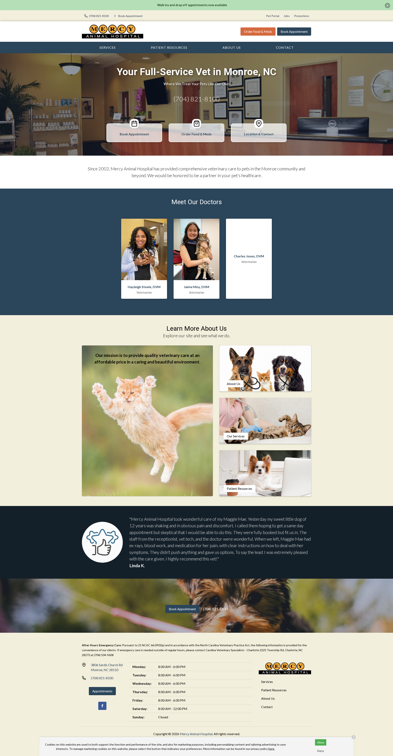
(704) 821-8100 (196, 99)
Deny (320, 751)
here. (271, 748)
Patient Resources (169, 47)
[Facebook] (102, 706)
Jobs (287, 16)
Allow (320, 742)
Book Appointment (294, 31)
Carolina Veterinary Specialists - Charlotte (232, 650)
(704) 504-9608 (104, 655)
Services (107, 47)
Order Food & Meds (258, 31)
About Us (231, 47)
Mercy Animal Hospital (196, 734)
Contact (285, 47)
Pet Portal (272, 16)
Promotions (301, 16)
